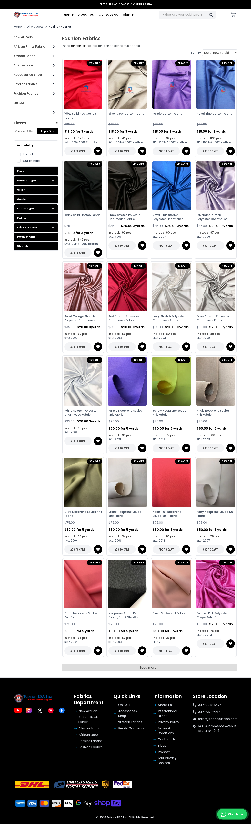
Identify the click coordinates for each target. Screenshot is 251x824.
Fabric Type (25, 208)
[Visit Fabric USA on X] (39, 710)
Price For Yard (27, 227)
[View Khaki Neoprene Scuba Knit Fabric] (215, 381)
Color (21, 190)
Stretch (22, 246)
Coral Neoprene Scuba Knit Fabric (80, 615)
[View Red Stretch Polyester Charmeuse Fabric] (127, 287)
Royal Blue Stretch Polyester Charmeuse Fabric (168, 217)
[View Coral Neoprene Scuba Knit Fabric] (83, 584)
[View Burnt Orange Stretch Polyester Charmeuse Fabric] (83, 287)
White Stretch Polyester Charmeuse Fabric (81, 413)
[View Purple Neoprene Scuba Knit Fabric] (127, 381)
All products (35, 27)
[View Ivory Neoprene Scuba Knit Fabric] (215, 482)
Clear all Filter (24, 131)
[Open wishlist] (223, 14)
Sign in (128, 14)
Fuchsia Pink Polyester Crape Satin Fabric (212, 615)
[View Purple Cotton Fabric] (171, 84)
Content (23, 199)
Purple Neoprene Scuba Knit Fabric (125, 413)
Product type (26, 180)
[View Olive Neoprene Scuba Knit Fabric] (83, 482)
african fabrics (81, 46)
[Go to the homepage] (26, 15)
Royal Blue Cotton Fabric (214, 114)
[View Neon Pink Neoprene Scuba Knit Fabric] (171, 482)
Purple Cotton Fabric (167, 114)
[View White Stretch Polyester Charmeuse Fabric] (83, 381)
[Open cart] (233, 14)
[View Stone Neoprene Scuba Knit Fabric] (127, 482)
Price (20, 171)
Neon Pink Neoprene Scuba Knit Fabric (167, 514)
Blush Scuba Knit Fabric (169, 613)
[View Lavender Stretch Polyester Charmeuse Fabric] (215, 185)
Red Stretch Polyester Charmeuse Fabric (123, 318)
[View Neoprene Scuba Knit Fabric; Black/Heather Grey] (127, 584)
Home (69, 14)
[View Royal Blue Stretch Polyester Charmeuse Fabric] (171, 185)
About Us (86, 14)
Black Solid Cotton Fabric (82, 215)
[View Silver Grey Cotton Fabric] (127, 84)
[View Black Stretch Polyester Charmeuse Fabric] (127, 185)
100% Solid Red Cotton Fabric (80, 116)
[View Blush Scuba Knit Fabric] (171, 584)
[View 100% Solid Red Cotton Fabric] (83, 84)
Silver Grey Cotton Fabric (126, 114)
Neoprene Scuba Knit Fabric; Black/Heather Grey (124, 615)
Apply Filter (48, 131)
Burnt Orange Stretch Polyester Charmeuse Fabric (79, 318)
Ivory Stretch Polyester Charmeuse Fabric (169, 318)
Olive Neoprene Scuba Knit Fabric (83, 514)
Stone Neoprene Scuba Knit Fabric (124, 514)
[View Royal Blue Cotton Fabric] (215, 84)
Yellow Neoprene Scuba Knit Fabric (169, 413)
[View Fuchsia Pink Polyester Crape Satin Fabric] (215, 584)
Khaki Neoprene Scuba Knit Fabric (213, 413)
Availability (25, 145)
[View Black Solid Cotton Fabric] (83, 185)
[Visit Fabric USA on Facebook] (61, 710)
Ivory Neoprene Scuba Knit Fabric (216, 514)
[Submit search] (210, 14)
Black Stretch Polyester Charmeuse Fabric (125, 217)
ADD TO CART (77, 151)
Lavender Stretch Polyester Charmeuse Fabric (212, 217)
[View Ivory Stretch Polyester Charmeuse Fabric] (171, 287)
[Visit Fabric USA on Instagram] (29, 710)
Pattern (22, 218)
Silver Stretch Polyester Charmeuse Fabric (213, 318)
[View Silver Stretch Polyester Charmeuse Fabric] (215, 287)
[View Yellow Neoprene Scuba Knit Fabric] (171, 381)
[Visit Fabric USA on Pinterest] (50, 710)
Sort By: (196, 53)
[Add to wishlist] (98, 151)
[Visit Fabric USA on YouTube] (18, 710)
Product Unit (26, 237)
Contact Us (108, 14)
